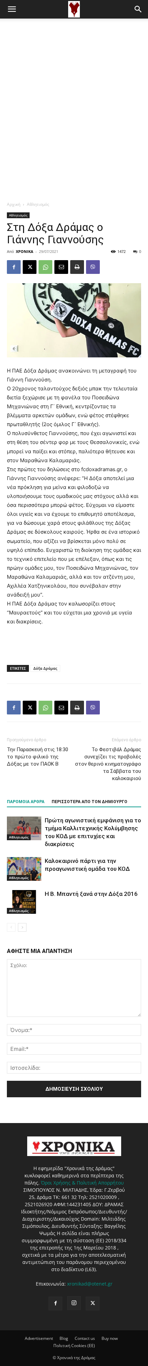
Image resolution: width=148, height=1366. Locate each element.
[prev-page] (11, 927)
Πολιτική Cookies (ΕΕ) (74, 1345)
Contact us (85, 1338)
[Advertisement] (74, 96)
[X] (29, 267)
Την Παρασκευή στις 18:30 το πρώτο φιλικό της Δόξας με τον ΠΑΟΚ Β (37, 756)
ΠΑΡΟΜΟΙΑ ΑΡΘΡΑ (25, 801)
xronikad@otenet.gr (90, 1283)
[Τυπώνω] (77, 267)
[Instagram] (74, 1303)
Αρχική (13, 204)
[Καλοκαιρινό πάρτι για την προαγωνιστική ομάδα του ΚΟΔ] (24, 869)
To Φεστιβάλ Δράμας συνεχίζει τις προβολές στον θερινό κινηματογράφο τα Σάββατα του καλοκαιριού (108, 763)
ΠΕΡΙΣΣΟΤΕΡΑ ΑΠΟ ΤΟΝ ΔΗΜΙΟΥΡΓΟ (89, 801)
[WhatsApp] (45, 267)
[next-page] (22, 927)
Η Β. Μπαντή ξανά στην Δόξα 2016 (91, 893)
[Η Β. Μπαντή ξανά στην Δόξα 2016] (24, 902)
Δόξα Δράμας (45, 668)
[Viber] (93, 267)
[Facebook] (14, 267)
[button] (12, 9)
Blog (64, 1338)
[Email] (61, 267)
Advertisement (39, 1338)
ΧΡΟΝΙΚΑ (24, 251)
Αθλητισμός (38, 204)
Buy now (110, 1338)
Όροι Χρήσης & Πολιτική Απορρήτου (82, 1182)
